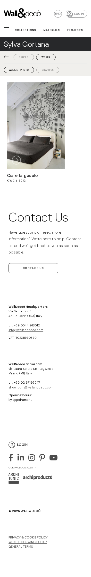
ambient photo (19, 69)
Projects (75, 30)
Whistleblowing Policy (27, 542)
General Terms (20, 547)
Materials (51, 30)
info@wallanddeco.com (25, 330)
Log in (79, 14)
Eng (58, 14)
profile (23, 57)
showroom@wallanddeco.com (30, 387)
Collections (25, 30)
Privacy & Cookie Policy (28, 537)
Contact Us (33, 268)
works (45, 57)
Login (22, 445)
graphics (48, 69)
